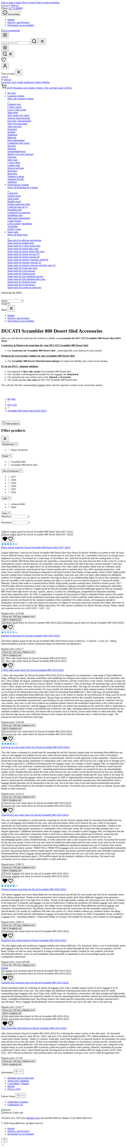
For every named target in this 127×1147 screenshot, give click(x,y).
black (13, 507)
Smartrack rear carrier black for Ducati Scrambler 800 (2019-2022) (33, 940)
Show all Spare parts (17, 234)
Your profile (17, 82)
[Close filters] (5, 439)
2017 (13, 476)
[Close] (2, 1145)
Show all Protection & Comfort (22, 187)
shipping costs (33, 1118)
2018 (13, 480)
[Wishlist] (3, 61)
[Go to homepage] (10, 30)
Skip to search (29, 2)
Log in (4, 5)
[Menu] (5, 35)
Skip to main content (11, 2)
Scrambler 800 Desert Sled (24, 465)
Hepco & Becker (19, 450)
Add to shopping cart (11, 620)
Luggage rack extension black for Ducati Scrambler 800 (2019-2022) (35, 982)
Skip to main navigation (48, 2)
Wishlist (45, 82)
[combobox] (15, 43)
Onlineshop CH (15, 1104)
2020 (13, 486)
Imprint (11, 19)
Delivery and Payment (18, 22)
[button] (63, 544)
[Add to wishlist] (7, 539)
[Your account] (5, 66)
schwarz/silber (18, 504)
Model (5, 456)
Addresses (29, 82)
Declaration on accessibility (20, 25)
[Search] (34, 41)
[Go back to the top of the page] (4, 1140)
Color (5, 498)
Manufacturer (8, 444)
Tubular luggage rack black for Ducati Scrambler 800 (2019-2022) (33, 889)
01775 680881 (16, 8)
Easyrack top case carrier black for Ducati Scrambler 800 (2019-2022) (35, 747)
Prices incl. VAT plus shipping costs (18, 616)
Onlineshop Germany (17, 1102)
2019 (13, 483)
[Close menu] (18, 72)
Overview (6, 82)
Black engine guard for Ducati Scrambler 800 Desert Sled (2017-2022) (35, 547)
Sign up (15, 5)
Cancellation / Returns (18, 1083)
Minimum (15, 516)
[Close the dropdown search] (42, 41)
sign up (7, 79)
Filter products (12, 424)
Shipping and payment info (20, 1078)
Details (4, 968)
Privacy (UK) (14, 1089)
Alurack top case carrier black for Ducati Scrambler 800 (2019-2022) (35, 815)
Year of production (10, 471)
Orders (38, 82)
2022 (13, 492)
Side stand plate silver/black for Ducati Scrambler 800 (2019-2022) (34, 1028)
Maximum (15, 522)
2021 (13, 489)
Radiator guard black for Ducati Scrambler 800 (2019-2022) (30, 635)
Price (5, 513)
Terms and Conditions (18, 1080)
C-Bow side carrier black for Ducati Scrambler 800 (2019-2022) (32, 670)
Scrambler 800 (18, 461)
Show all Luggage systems (20, 98)
